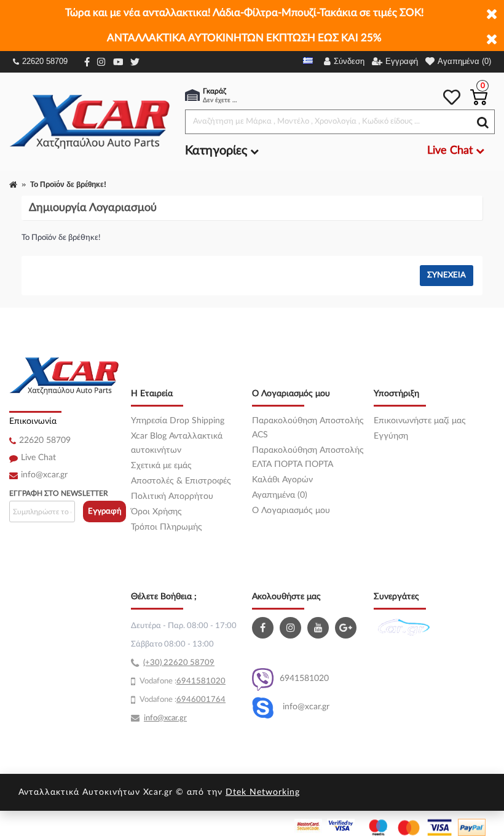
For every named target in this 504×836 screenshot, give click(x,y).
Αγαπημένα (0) (279, 495)
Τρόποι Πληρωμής (166, 527)
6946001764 (201, 700)
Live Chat (38, 457)
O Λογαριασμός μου (291, 510)
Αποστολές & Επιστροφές (181, 481)
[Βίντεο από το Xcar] (319, 628)
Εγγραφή (105, 512)
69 (181, 681)
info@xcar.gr (44, 475)
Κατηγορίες (217, 151)
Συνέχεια (446, 275)
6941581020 (304, 678)
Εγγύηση (391, 436)
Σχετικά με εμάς (161, 465)
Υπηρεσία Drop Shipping (177, 420)
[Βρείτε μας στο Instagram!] (292, 628)
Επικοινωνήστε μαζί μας (420, 420)
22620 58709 (45, 61)
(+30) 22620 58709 (179, 663)
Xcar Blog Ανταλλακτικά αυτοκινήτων (176, 443)
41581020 (206, 681)
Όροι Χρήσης (156, 512)
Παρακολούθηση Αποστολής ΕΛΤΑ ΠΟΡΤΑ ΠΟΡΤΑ (308, 457)
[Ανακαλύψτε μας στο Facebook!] (264, 628)
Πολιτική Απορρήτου (172, 496)
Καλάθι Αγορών (282, 480)
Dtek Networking (263, 792)
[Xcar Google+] (347, 628)
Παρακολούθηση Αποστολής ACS (308, 427)
